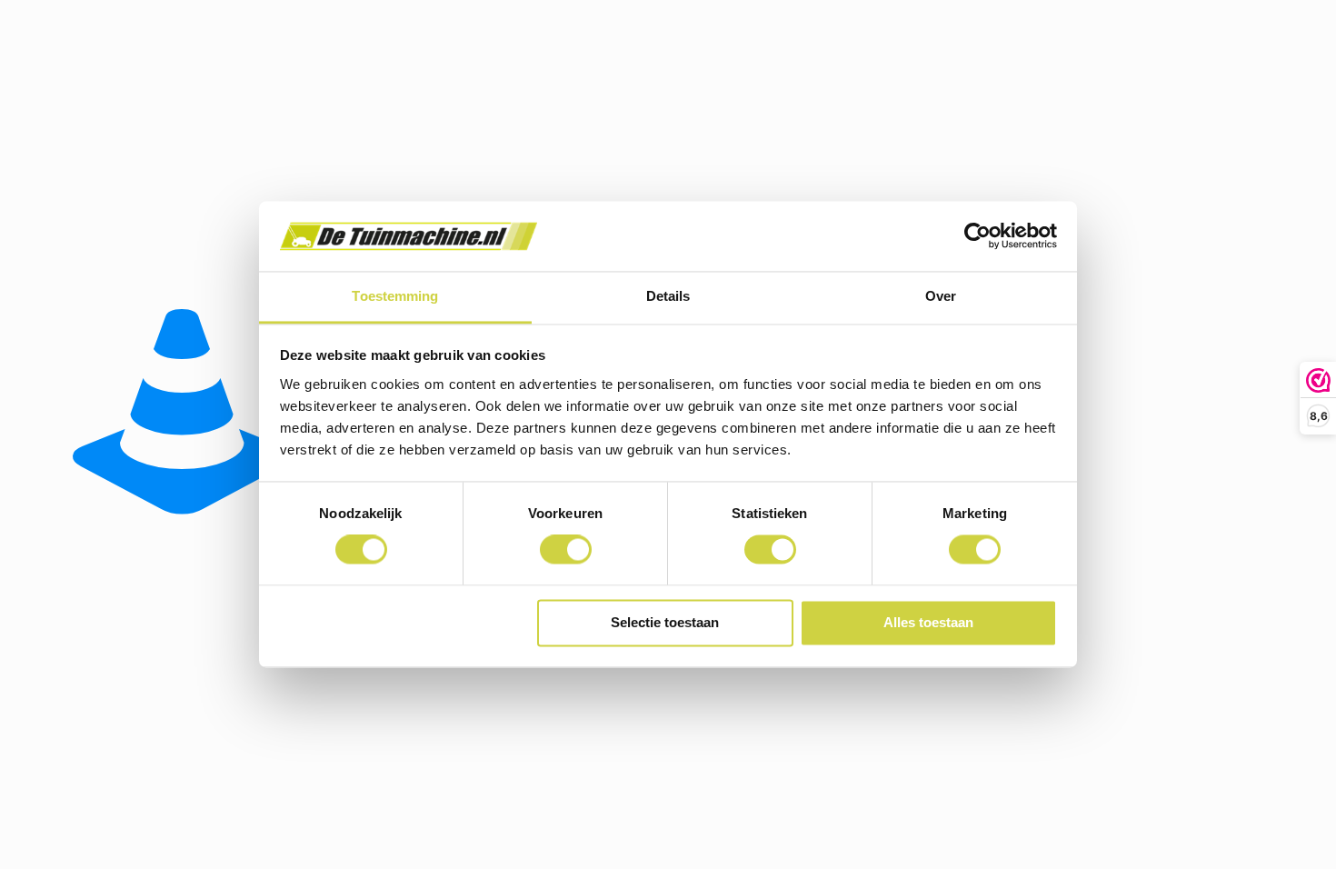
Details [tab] (668, 296)
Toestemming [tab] (395, 296)
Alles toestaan (928, 622)
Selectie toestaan (665, 622)
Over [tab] (940, 296)
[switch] (566, 549)
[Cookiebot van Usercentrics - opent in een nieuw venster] (977, 236)
